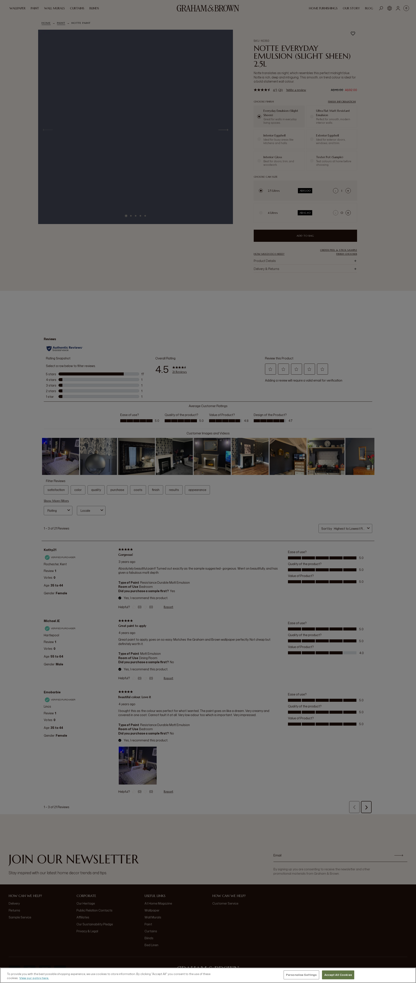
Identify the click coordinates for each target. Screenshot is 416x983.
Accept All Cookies (338, 975)
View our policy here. (34, 978)
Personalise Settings (301, 975)
